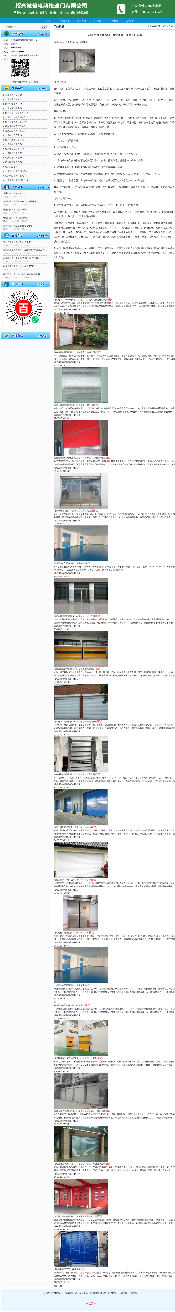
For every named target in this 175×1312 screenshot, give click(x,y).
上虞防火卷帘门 (12, 153)
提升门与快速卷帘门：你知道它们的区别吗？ (23, 250)
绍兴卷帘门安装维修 (14, 112)
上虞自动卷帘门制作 (14, 171)
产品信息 (65, 20)
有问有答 (114, 20)
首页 (49, 20)
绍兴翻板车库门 (12, 162)
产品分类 (81, 20)
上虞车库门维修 (12, 99)
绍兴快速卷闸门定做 (14, 175)
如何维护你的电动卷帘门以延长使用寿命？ (22, 258)
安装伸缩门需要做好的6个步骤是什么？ (21, 201)
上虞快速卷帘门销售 (14, 180)
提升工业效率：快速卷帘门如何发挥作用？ (22, 274)
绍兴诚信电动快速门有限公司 (67, 309)
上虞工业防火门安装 (14, 130)
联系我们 (130, 20)
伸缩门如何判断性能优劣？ (15, 193)
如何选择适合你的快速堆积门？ (17, 242)
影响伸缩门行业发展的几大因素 (17, 225)
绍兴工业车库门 (12, 166)
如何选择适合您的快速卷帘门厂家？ (19, 266)
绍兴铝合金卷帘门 (13, 148)
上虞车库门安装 (12, 94)
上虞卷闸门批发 (12, 108)
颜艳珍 (134, 1293)
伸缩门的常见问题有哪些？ (15, 209)
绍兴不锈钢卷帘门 (13, 139)
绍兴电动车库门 (12, 103)
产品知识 (97, 20)
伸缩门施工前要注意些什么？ (16, 217)
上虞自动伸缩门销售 (14, 117)
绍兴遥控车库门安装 (14, 126)
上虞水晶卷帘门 (12, 144)
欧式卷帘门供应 (12, 157)
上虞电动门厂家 (12, 135)
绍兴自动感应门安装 (14, 121)
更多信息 (58, 1285)
